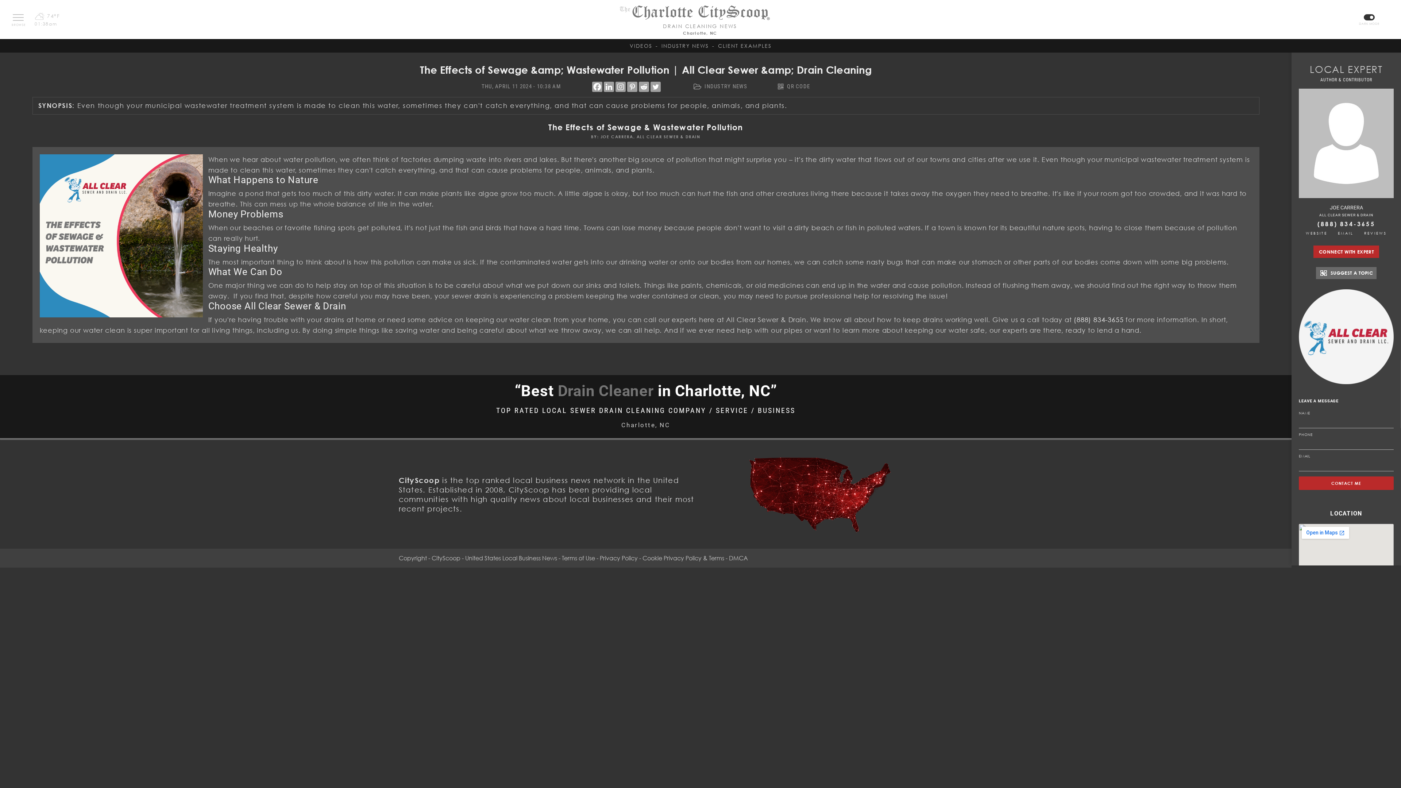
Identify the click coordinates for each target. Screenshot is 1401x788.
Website (1316, 233)
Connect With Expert (1346, 252)
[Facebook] (597, 87)
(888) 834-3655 (1346, 224)
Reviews (1375, 233)
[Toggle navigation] (18, 17)
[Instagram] (620, 87)
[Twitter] (656, 87)
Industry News (685, 46)
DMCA (738, 558)
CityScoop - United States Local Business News (494, 558)
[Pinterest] (632, 87)
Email (1346, 233)
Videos (641, 46)
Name (1304, 413)
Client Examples (745, 46)
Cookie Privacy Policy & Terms (683, 558)
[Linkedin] (609, 87)
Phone (1306, 434)
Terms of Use (578, 558)
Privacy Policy (619, 558)
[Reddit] (644, 87)
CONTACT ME (1346, 483)
